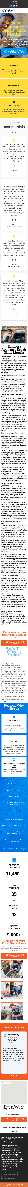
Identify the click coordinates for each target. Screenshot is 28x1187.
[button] (11, 1075)
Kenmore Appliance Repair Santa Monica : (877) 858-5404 (12, 1138)
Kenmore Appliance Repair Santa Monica (7, 11)
